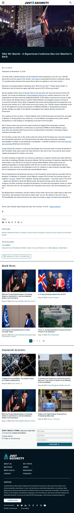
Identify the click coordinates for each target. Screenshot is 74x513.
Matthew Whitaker (7, 232)
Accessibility (25, 508)
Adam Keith (15, 301)
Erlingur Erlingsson (53, 297)
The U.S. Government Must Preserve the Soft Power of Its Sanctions (54, 331)
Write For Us (9, 470)
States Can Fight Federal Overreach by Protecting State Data (52, 415)
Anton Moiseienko (53, 335)
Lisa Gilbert (8, 68)
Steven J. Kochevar (54, 419)
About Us (8, 464)
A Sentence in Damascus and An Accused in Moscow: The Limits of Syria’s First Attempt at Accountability (54, 380)
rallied (19, 79)
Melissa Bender (55, 207)
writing (12, 179)
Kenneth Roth (66, 385)
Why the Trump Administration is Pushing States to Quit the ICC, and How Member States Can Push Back (17, 296)
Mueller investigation (20, 232)
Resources (27, 470)
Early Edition (8, 436)
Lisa (6, 245)
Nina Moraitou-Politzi (28, 301)
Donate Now (13, 500)
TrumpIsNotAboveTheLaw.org (36, 95)
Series (25, 467)
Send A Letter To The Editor (17, 256)
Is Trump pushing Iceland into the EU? (52, 294)
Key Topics (27, 464)
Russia (30, 232)
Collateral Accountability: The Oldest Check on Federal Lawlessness (18, 379)
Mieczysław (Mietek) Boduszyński (22, 335)
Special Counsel (51, 232)
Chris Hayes (35, 79)
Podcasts (27, 474)
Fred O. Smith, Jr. (16, 383)
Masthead (8, 467)
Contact (7, 474)
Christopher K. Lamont (9, 336)
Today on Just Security (12, 438)
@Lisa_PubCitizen (59, 248)
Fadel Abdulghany (53, 385)
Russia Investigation (39, 232)
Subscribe (53, 444)
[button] (70, 2)
